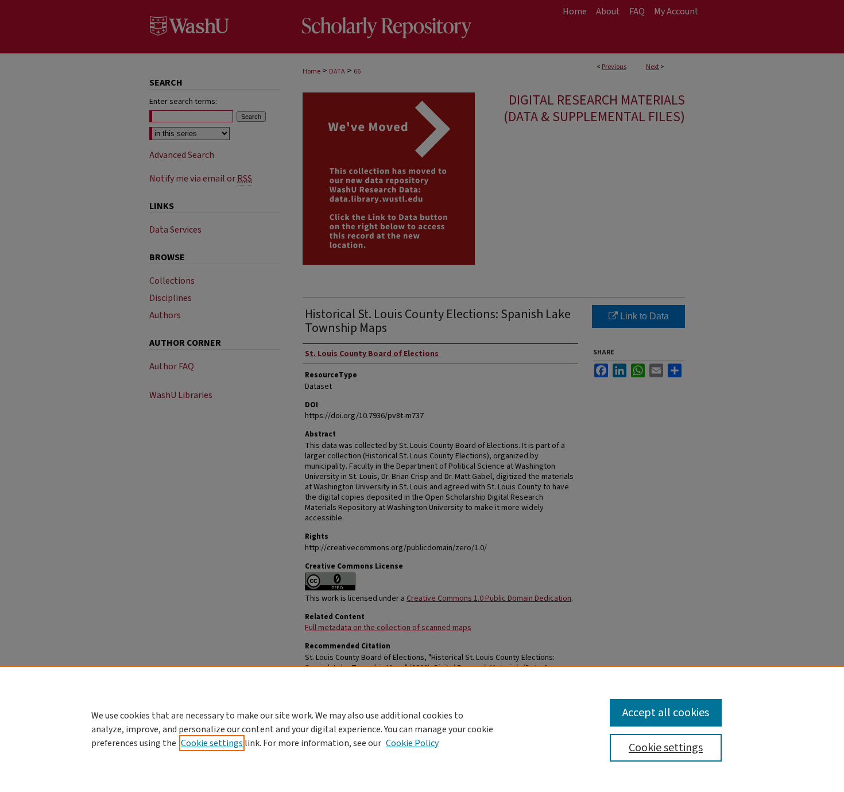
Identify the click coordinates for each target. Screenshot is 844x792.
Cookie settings (212, 743)
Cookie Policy (412, 743)
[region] (422, 729)
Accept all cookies (665, 713)
